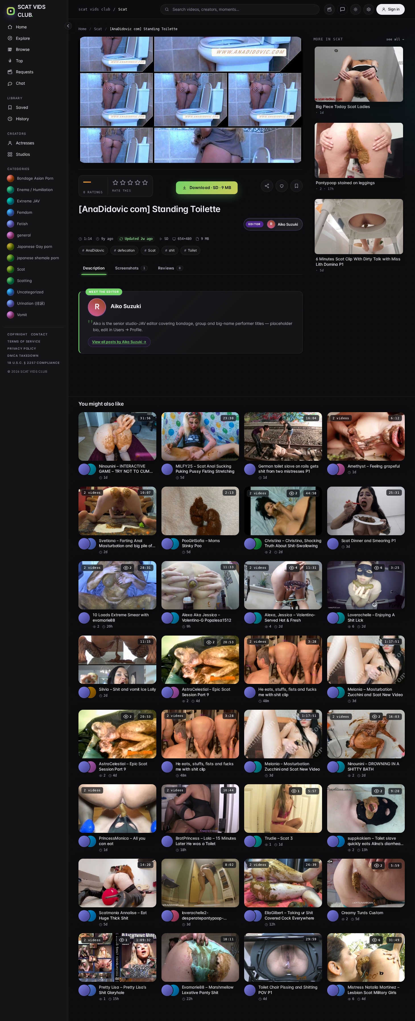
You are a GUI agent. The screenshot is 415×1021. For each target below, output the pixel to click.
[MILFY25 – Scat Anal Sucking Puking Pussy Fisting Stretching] (200, 446)
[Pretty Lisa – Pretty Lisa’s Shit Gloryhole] (117, 967)
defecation (126, 250)
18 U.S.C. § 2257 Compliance (33, 363)
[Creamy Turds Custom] (366, 890)
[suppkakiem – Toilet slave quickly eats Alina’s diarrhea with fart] (366, 818)
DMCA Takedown (23, 356)
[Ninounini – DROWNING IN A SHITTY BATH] (366, 744)
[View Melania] (339, 692)
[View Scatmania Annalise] (90, 916)
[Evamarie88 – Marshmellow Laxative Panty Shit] (200, 967)
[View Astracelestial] (173, 692)
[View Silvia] (90, 692)
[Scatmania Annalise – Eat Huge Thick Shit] (117, 893)
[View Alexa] (173, 618)
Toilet (192, 250)
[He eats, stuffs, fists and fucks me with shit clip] (283, 670)
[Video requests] (329, 9)
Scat (98, 29)
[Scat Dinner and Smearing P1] (366, 518)
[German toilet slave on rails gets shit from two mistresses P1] (283, 446)
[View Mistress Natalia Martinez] (339, 990)
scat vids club (94, 9)
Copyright (17, 334)
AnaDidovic (95, 250)
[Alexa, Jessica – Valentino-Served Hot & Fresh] (283, 595)
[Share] (267, 186)
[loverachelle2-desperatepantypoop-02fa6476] (200, 893)
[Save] (296, 186)
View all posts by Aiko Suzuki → (119, 342)
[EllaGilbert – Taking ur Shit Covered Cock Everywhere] (283, 893)
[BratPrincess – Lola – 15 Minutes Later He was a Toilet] (200, 818)
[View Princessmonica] (90, 841)
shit (172, 250)
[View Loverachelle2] (173, 916)
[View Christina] (256, 543)
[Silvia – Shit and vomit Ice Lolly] (117, 667)
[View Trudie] (256, 841)
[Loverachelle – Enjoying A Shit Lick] (366, 595)
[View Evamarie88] (173, 990)
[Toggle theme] (355, 9)
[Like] (281, 186)
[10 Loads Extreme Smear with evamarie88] (117, 595)
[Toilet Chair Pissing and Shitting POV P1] (283, 967)
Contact (39, 334)
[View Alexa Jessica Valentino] (256, 618)
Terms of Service (23, 341)
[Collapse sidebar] (68, 26)
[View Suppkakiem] (339, 841)
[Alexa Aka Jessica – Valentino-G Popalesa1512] (200, 595)
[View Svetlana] (90, 543)
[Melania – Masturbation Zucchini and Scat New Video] (366, 670)
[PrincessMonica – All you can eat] (117, 818)
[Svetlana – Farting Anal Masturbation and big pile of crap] (117, 521)
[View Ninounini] (90, 469)
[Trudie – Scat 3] (283, 815)
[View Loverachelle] (339, 618)
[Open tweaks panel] (368, 9)
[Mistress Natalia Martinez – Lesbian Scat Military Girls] (366, 967)
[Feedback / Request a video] (342, 9)
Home (82, 29)
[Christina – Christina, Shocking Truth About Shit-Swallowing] (283, 521)
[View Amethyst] (339, 469)
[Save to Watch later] (148, 418)
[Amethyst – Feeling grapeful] (366, 443)
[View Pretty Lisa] (90, 990)
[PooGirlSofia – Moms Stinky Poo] (200, 521)
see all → (395, 39)
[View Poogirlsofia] (173, 543)
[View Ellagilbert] (256, 916)
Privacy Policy (21, 348)
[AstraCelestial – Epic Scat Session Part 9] (200, 670)
